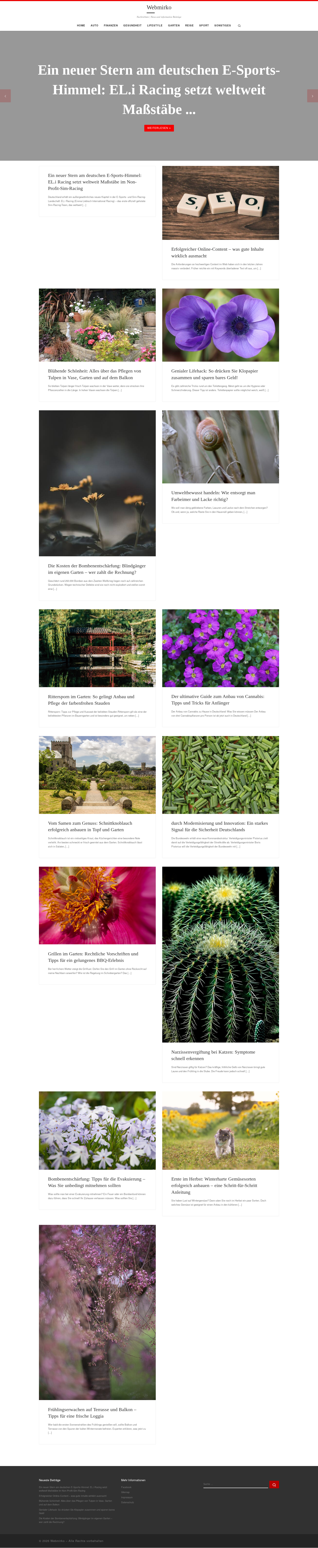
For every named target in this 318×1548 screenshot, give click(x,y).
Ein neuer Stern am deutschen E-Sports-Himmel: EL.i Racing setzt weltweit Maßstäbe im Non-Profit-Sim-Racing (94, 182)
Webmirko (57, 1541)
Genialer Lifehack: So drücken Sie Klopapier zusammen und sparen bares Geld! (77, 1511)
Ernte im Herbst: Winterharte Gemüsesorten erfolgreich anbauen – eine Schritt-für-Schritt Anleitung (214, 1185)
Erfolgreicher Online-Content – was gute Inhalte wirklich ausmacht (72, 1495)
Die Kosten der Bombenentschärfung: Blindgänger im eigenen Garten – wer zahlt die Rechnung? (75, 1520)
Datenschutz (127, 1502)
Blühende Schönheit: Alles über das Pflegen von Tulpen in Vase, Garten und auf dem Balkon (75, 1502)
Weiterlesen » (159, 128)
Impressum (127, 1497)
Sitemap (125, 1492)
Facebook (126, 1487)
